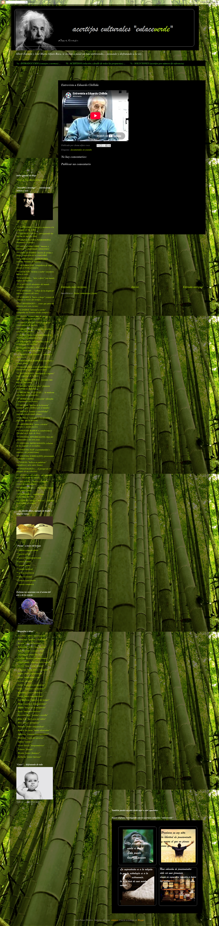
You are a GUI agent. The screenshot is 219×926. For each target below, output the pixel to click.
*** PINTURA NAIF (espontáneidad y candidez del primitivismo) (33, 451)
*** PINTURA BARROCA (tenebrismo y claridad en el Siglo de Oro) (34, 432)
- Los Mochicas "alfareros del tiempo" (32, 699)
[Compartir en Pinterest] (109, 145)
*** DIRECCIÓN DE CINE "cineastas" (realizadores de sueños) (33, 323)
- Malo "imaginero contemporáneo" (31, 703)
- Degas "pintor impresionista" (29, 673)
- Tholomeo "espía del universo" (30, 737)
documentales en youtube (81, 149)
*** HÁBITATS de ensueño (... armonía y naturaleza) (34, 355)
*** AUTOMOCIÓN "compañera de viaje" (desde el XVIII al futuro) (34, 266)
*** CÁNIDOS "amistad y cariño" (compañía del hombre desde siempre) (32, 311)
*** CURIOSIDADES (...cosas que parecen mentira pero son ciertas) (35, 304)
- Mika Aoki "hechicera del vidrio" (31, 719)
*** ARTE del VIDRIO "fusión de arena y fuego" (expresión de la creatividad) (34, 254)
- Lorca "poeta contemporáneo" (29, 696)
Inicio (135, 287)
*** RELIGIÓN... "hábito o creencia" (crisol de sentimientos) (32, 482)
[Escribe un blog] (100, 145)
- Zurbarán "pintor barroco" (28, 756)
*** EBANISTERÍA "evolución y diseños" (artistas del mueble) (34, 330)
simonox (114, 920)
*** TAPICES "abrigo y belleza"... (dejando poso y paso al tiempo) (35, 501)
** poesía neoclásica (25, 572)
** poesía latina (23, 565)
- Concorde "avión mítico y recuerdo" (32, 669)
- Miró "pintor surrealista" (28, 722)
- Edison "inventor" (24, 681)
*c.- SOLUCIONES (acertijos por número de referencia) (157, 63)
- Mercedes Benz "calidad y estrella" (32, 715)
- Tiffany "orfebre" (24, 741)
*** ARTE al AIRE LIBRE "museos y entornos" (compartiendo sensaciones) (32, 247)
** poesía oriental (24, 576)
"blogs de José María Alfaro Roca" (31, 179)
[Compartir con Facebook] (106, 145)
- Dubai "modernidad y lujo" (28, 677)
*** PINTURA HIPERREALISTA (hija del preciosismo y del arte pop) (34, 438)
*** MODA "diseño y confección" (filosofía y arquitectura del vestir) (34, 400)
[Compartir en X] (103, 145)
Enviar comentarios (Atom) (85, 293)
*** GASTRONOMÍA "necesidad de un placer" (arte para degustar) (33, 349)
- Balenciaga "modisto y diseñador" (31, 639)
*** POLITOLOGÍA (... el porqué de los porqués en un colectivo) (33, 470)
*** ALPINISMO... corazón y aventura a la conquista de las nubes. (35, 228)
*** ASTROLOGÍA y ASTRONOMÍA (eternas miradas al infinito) (32, 260)
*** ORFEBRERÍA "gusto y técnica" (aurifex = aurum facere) (32, 425)
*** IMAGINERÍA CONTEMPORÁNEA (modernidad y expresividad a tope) (33, 368)
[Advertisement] (21, 72)
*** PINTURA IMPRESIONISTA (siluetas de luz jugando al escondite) (34, 444)
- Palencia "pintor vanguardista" (30, 726)
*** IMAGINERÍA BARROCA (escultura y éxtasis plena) (34, 361)
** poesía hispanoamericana (28, 557)
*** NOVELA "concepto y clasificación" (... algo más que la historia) (35, 419)
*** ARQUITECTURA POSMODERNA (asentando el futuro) (33, 241)
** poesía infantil (23, 561)
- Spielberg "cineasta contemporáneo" (32, 734)
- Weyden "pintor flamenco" (28, 753)
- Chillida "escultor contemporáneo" (32, 658)
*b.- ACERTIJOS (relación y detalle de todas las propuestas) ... (95, 63)
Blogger (141, 920)
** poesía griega (23, 553)
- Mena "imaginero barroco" (28, 711)
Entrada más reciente (74, 287)
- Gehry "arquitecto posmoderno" (30, 684)
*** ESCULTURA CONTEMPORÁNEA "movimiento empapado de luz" (33, 336)
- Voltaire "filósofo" (24, 749)
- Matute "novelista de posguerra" (31, 707)
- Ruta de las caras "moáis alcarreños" (33, 730)
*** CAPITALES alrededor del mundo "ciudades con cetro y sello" (32, 285)
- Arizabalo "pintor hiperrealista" (30, 635)
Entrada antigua (193, 287)
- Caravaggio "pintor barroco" (29, 654)
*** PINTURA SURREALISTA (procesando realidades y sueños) (35, 457)
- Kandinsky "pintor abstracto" (29, 692)
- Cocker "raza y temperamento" (30, 665)
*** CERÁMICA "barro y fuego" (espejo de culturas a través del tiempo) (35, 298)
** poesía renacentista (26, 580)
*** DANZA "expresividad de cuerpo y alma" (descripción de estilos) (32, 317)
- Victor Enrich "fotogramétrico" (30, 745)
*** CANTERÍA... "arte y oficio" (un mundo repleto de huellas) (35, 279)
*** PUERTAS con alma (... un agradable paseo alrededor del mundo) (34, 476)
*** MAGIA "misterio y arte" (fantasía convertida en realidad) (33, 387)
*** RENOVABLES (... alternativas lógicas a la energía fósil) (35, 489)
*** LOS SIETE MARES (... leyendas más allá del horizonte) (34, 381)
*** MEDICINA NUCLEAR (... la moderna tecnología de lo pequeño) (35, 393)
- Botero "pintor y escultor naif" (30, 650)
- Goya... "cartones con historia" (30, 688)
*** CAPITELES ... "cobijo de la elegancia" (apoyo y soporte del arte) (35, 292)
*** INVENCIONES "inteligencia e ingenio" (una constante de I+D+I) (35, 374)
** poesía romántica (25, 584)
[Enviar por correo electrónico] (98, 145)
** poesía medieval (24, 569)
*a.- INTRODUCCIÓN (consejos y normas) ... (38, 63)
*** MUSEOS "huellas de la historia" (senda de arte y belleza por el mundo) (32, 406)
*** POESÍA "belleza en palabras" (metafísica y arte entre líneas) (31, 463)
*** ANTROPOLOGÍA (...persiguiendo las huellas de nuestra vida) (34, 234)
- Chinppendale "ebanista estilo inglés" (33, 662)
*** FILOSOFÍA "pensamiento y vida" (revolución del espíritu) (32, 342)
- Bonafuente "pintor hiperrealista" (31, 647)
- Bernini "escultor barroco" (28, 643)
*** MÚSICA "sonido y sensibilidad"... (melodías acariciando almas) (33, 412)
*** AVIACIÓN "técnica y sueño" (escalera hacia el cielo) (35, 273)
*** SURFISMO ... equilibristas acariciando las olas (30, 495)
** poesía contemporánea (27, 550)
